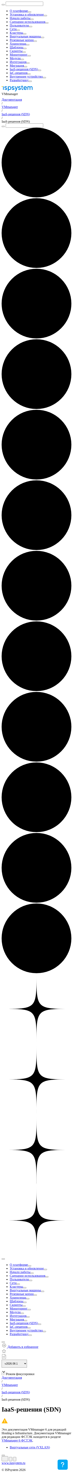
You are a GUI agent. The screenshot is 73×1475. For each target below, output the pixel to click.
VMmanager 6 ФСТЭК (17, 1440)
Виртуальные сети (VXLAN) (30, 1447)
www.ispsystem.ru (13, 1463)
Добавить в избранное (22, 1347)
